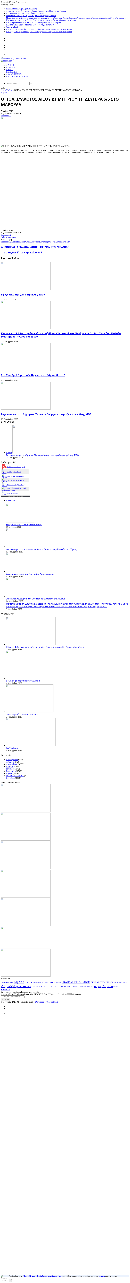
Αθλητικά (10, 762)
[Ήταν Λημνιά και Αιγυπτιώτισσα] (29, 712)
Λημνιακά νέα (22, 986)
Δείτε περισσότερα (8, 237)
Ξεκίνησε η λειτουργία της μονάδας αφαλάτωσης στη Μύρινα (31, 16)
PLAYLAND (30, 982)
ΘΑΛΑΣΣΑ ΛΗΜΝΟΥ (121, 982)
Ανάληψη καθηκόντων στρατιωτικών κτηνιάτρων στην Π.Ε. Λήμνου (33, 22)
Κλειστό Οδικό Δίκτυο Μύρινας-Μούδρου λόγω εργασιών (30, 25)
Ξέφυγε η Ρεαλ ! (12, 27)
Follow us (5, 989)
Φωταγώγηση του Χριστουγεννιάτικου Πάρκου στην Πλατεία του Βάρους (36, 11)
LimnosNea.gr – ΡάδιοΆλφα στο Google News (42, 1276)
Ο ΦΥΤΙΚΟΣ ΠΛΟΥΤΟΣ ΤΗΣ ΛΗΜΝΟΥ (55, 986)
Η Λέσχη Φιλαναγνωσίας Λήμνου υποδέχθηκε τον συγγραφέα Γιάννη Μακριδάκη (39, 29)
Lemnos (4, 982)
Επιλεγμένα (11, 771)
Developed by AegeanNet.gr (46, 1002)
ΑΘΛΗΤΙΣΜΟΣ (47, 982)
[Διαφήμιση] (6, 61)
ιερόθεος (115, 986)
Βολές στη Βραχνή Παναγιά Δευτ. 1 (23, 680)
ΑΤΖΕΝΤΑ (57, 982)
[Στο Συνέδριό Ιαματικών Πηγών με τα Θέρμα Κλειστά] (26, 370)
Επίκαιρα (9, 769)
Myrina (19, 982)
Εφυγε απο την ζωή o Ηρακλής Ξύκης (21, 9)
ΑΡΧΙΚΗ (10, 65)
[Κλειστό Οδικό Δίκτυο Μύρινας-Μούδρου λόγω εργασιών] (20, 947)
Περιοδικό (10, 778)
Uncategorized (12, 760)
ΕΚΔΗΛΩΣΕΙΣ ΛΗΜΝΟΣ (76, 982)
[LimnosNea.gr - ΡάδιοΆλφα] (13, 58)
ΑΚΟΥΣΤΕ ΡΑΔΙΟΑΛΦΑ (17, 76)
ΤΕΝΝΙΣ (90, 986)
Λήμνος (10, 90)
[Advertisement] (65, 174)
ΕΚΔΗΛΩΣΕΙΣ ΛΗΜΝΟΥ (102, 982)
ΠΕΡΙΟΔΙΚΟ (11, 72)
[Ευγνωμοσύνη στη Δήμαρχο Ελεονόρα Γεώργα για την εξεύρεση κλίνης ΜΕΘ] (26, 409)
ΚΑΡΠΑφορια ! (12, 748)
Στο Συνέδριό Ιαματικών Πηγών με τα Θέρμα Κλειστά (33, 375)
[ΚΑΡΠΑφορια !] (31, 745)
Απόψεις (9, 766)
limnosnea (10, 982)
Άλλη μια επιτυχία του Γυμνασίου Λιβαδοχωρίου (26, 13)
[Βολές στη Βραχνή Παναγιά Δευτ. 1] (26, 678)
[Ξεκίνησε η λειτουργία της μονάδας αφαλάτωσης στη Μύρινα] (20, 596)
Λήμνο (102, 1276)
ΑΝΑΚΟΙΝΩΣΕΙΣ (13, 74)
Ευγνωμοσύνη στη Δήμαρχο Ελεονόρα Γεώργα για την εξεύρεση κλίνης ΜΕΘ (46, 414)
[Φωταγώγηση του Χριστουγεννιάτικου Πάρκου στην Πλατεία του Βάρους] (20, 547)
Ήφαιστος (38, 982)
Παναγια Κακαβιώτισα (79, 986)
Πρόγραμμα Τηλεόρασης (15, 496)
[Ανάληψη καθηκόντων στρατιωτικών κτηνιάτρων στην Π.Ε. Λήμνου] (26, 925)
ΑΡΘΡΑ (9, 70)
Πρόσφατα (10, 500)
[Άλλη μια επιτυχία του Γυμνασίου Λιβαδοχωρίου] (20, 571)
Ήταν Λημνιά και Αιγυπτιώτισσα (22, 714)
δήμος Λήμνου (103, 986)
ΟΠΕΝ (34, 986)
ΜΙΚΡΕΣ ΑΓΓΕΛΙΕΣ (15, 776)
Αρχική (4, 90)
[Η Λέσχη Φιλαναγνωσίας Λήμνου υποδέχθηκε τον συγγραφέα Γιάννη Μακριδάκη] (31, 644)
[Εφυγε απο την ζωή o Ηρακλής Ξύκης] (26, 289)
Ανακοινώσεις (12, 764)
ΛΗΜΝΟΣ (10, 67)
